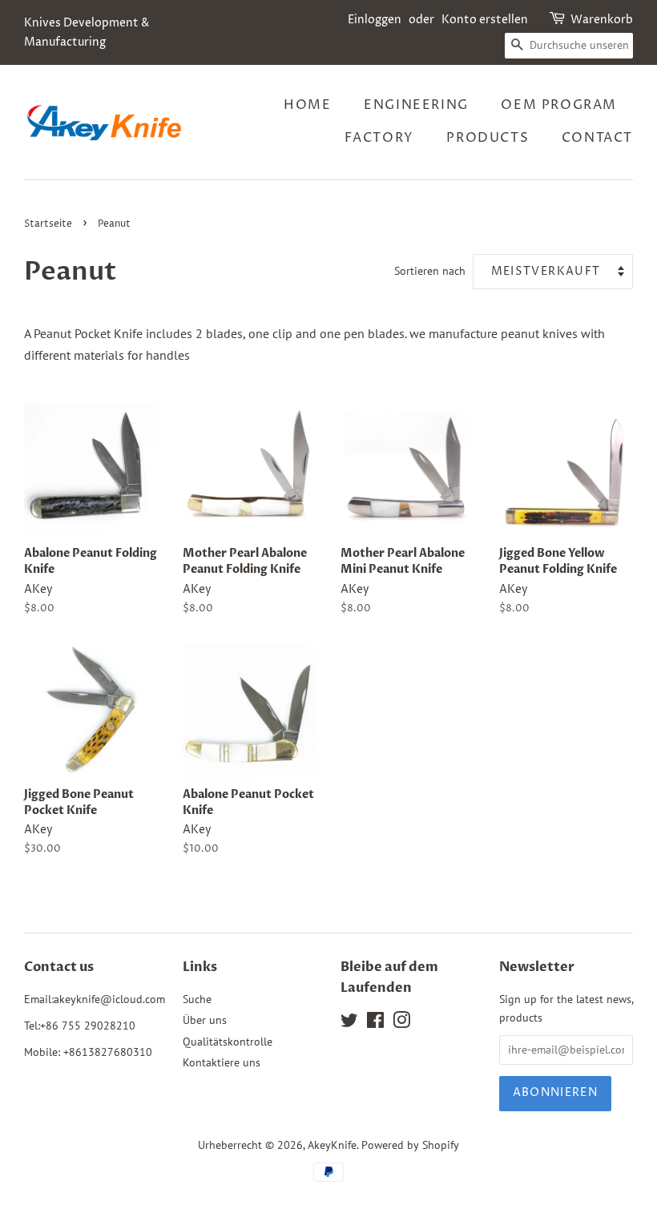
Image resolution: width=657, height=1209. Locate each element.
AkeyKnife (332, 1145)
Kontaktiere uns (221, 1062)
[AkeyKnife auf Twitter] (349, 1023)
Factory (379, 138)
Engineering (416, 105)
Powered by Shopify (410, 1145)
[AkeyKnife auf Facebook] (375, 1023)
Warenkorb (601, 19)
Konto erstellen (484, 19)
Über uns (205, 1020)
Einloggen (374, 19)
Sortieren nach (430, 270)
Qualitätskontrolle (227, 1041)
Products (487, 138)
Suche (197, 999)
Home (307, 105)
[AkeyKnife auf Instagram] (401, 1023)
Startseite (48, 224)
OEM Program (559, 105)
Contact (597, 138)
